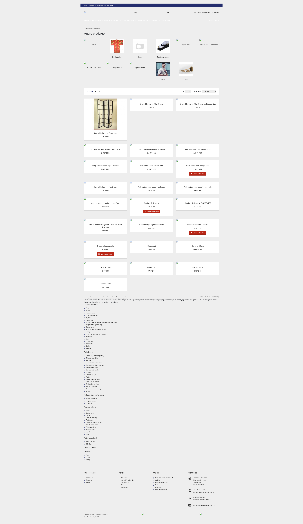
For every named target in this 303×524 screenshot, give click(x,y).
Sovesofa (89, 344)
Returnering (159, 485)
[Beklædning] (117, 46)
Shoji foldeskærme (92, 382)
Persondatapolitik (161, 490)
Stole (88, 346)
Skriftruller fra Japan (93, 384)
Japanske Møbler (91, 305)
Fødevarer (186, 45)
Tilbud (88, 482)
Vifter (88, 391)
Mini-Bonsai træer (94, 67)
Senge (88, 332)
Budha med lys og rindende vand (151, 225)
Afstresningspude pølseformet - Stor (105, 203)
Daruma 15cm (105, 267)
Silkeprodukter (117, 67)
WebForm (98, 517)
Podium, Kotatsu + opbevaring (96, 329)
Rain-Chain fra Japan (93, 379)
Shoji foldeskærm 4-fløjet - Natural (151, 149)
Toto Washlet (90, 442)
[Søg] (168, 13)
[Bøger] (140, 46)
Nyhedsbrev (125, 485)
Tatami (88, 348)
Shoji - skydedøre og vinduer (96, 334)
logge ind (98, 5)
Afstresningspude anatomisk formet (151, 187)
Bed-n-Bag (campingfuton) (95, 356)
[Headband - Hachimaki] (209, 40)
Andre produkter (143, 20)
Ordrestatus (125, 482)
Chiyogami (151, 246)
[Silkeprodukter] (117, 63)
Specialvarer (140, 67)
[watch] (163, 69)
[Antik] (94, 40)
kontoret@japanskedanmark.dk (204, 505)
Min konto (197, 12)
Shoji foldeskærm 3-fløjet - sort (105, 133)
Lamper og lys (91, 375)
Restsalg (155, 20)
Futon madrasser (92, 315)
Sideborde (89, 336)
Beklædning (116, 57)
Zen (186, 80)
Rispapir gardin (91, 401)
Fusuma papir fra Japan (94, 363)
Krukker (88, 372)
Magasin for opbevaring (94, 325)
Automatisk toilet (128, 20)
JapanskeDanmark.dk (101, 514)
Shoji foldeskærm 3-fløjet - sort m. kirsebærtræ (198, 104)
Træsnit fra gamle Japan (94, 389)
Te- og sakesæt (91, 386)
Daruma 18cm (151, 267)
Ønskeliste (124, 487)
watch (163, 80)
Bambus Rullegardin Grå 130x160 (198, 203)
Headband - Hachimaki (209, 45)
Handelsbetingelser (161, 482)
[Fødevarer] (186, 40)
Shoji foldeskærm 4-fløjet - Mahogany (105, 149)
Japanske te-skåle (92, 370)
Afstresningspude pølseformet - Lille (198, 187)
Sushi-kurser (165, 20)
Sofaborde (89, 341)
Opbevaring (90, 327)
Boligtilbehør (96, 20)
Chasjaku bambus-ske (105, 246)
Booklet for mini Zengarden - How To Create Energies (105, 226)
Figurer (88, 360)
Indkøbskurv (206, 12)
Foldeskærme (91, 313)
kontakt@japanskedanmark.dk (203, 492)
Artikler (157, 480)
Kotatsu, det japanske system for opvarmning (101, 322)
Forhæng (89, 403)
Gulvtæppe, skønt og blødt (95, 365)
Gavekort (89, 480)
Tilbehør (89, 444)
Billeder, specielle (92, 358)
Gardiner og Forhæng (111, 20)
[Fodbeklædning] (163, 46)
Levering (158, 487)
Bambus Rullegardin (151, 203)
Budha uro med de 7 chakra (197, 225)
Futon (88, 455)
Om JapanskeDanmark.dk (164, 478)
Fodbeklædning (163, 57)
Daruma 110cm (198, 246)
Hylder (88, 318)
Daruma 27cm (105, 284)
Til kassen (215, 12)
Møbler (86, 20)
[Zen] (186, 69)
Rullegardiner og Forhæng (94, 395)
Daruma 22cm (197, 267)
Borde (88, 310)
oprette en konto (108, 5)
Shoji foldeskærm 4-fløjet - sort (151, 166)
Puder (88, 377)
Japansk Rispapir (92, 367)
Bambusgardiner (91, 398)
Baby (88, 308)
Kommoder (90, 320)
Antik (94, 45)
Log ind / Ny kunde (127, 480)
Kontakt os (90, 478)
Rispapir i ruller (90, 448)
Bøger (140, 57)
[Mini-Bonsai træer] (94, 63)
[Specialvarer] (140, 63)
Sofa (87, 339)
